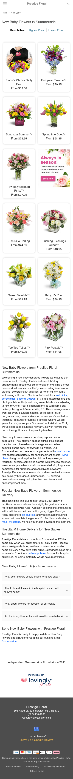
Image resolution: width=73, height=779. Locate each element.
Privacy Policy (32, 766)
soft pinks (61, 395)
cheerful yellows (26, 398)
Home (4, 12)
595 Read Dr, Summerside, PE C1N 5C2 (36, 710)
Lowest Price (55, 30)
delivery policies (37, 553)
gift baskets (28, 514)
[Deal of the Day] (53, 170)
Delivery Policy (36, 771)
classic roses (63, 451)
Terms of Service (13, 766)
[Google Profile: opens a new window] (36, 729)
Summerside (9, 641)
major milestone (11, 521)
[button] (65, 771)
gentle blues (9, 398)
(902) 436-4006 (36, 714)
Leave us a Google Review (36, 740)
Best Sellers (17, 30)
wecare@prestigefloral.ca (36, 717)
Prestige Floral (36, 3)
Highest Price (36, 30)
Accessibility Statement (54, 766)
